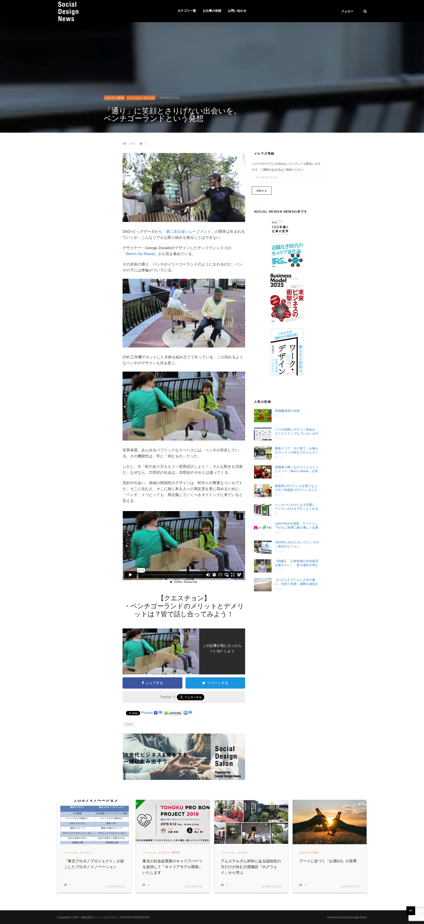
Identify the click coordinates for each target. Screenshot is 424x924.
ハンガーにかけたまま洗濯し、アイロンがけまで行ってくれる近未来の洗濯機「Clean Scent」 (297, 507)
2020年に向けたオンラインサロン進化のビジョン (297, 544)
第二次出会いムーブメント (188, 231)
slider (130, 724)
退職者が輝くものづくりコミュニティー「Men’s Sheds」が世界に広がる (296, 469)
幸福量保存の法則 (287, 410)
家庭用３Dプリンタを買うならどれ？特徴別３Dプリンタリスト (296, 488)
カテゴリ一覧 (187, 10)
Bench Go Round (140, 254)
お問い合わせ (237, 10)
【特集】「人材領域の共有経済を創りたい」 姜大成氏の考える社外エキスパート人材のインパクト (296, 563)
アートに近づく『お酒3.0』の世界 (328, 861)
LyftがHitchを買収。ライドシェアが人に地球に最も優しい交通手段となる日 (296, 525)
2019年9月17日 (115, 886)
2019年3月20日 (271, 886)
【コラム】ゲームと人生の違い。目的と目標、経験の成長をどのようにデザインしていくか (296, 582)
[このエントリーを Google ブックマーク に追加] (155, 713)
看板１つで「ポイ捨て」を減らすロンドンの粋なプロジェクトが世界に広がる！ (296, 450)
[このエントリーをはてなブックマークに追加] (160, 713)
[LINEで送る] (173, 713)
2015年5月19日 (170, 98)
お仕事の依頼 (212, 10)
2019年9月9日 (194, 886)
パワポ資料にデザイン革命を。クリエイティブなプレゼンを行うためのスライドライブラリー (296, 431)
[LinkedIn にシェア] (185, 713)
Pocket (147, 713)
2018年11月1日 (350, 886)
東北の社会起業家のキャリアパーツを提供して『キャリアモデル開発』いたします (172, 867)
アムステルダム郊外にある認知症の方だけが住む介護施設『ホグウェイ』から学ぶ (251, 867)
